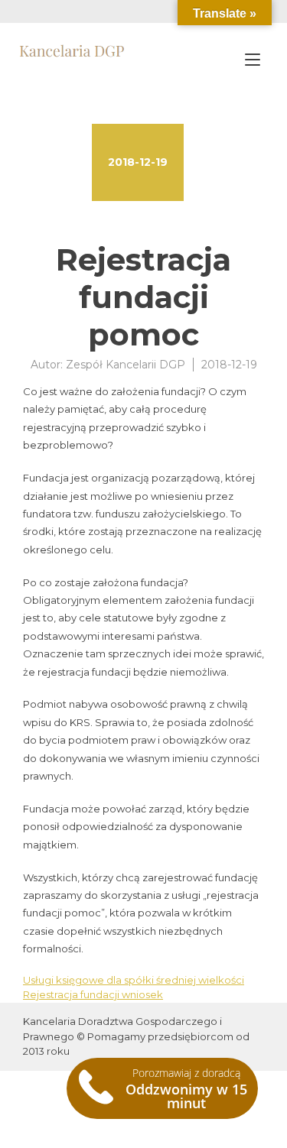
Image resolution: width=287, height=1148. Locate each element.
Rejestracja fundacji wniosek (93, 994)
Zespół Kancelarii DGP (125, 364)
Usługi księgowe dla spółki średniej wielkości (133, 980)
